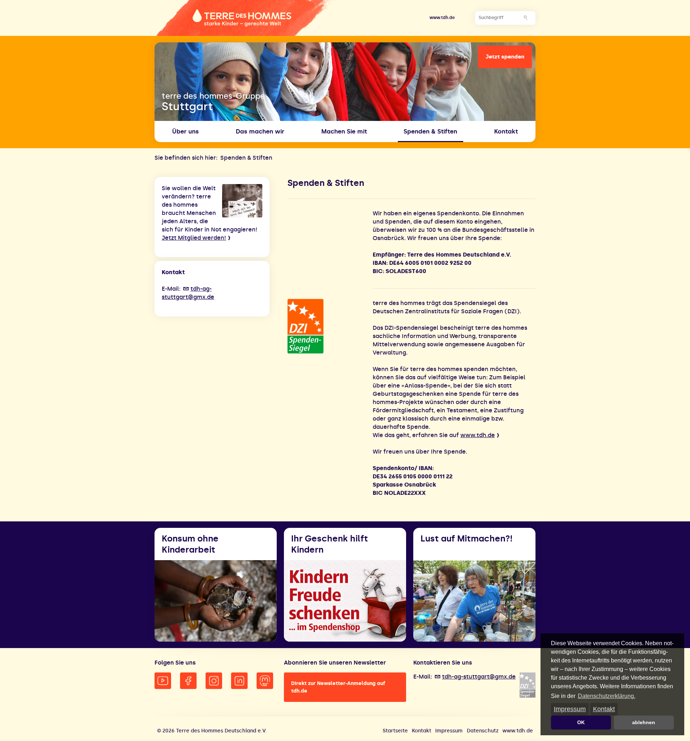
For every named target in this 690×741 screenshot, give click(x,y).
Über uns (185, 131)
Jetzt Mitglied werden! (194, 237)
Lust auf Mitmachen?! (466, 538)
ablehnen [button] (643, 722)
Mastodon (265, 680)
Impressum (570, 709)
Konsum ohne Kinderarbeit (190, 544)
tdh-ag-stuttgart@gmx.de (479, 676)
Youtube (163, 680)
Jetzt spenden (505, 56)
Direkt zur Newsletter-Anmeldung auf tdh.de (338, 687)
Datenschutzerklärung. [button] (606, 696)
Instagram (214, 680)
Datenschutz (482, 731)
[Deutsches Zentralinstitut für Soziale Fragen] (326, 326)
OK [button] (581, 722)
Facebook (188, 680)
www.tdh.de (442, 17)
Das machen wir (260, 131)
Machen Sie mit (344, 131)
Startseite (395, 731)
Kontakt (604, 709)
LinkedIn (239, 680)
